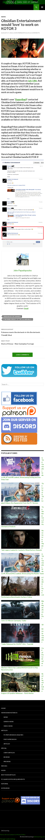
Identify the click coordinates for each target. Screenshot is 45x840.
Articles (4, 730)
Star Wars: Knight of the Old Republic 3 (17, 319)
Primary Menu (42, 7)
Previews (7, 761)
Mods (3, 770)
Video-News (8, 726)
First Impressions (10, 739)
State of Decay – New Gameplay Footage (17, 342)
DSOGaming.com (39, 837)
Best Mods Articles (8, 775)
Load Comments (22, 355)
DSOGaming (5, 830)
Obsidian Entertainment (12, 316)
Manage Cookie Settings (7, 839)
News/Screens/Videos (9, 713)
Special (4, 748)
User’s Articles (9, 753)
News (3, 17)
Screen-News (8, 721)
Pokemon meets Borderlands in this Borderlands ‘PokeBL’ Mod (20, 332)
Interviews (5, 788)
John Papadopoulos (21, 33)
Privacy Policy (21, 834)
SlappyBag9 (21, 99)
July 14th (32, 80)
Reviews (7, 757)
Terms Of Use (4, 834)
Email (26, 308)
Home (3, 708)
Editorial (4, 784)
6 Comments (35, 33)
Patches (4, 766)
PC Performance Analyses (13, 735)
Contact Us (12, 834)
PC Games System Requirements (13, 779)
